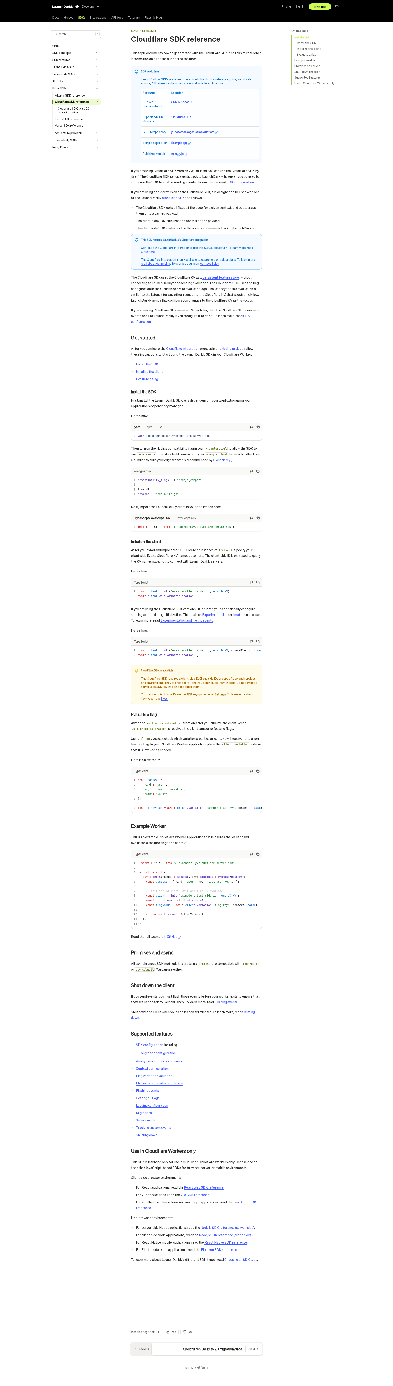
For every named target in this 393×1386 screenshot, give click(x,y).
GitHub (172, 936)
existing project (231, 348)
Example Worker (304, 60)
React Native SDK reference (225, 1242)
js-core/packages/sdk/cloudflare (193, 132)
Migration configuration (158, 1053)
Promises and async (307, 66)
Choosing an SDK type (240, 1259)
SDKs (134, 30)
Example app (179, 143)
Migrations (144, 1113)
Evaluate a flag (306, 54)
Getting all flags (147, 1098)
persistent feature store (220, 277)
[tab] (56, 17)
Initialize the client (309, 48)
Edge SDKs (149, 30)
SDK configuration (240, 182)
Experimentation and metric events (186, 620)
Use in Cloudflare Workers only (314, 83)
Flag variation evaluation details (159, 1083)
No (190, 1332)
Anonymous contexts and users (159, 1061)
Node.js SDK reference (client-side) (225, 1235)
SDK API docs (180, 102)
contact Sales (209, 263)
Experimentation (214, 614)
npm (174, 153)
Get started (301, 37)
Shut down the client (308, 71)
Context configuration (152, 1068)
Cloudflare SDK (181, 117)
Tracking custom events (154, 1127)
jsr (182, 153)
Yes (173, 1332)
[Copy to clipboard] (258, 427)
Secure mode (145, 1120)
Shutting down (146, 1135)
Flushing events (226, 1002)
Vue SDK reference (195, 1195)
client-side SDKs (174, 198)
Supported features (307, 77)
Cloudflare (148, 252)
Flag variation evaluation (154, 1076)
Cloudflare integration (182, 348)
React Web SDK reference (204, 1187)
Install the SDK (306, 43)
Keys (164, 698)
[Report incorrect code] (251, 427)
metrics (240, 614)
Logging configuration (152, 1105)
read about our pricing (155, 263)
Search (77, 34)
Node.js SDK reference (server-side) (227, 1227)
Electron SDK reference (219, 1249)
